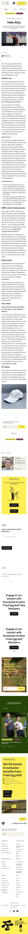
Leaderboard (5, 279)
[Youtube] (17, 911)
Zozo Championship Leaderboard (11, 102)
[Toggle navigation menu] (3, 3)
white (24, 379)
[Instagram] (14, 911)
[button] (22, 9)
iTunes (4, 363)
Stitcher (8, 363)
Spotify (14, 363)
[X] (11, 911)
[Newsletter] (7, 3)
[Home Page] (14, 3)
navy (4, 381)
